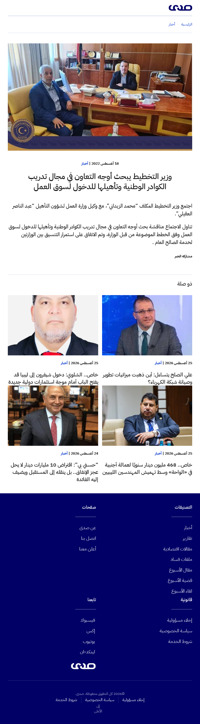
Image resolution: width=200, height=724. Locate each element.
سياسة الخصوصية (176, 630)
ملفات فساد (181, 559)
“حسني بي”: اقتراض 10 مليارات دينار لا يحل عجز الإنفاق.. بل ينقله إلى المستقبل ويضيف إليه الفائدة (54, 472)
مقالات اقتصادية (177, 548)
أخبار (85, 163)
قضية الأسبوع (180, 580)
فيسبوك (87, 619)
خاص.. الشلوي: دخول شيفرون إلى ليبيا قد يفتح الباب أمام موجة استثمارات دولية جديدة (53, 378)
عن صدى (87, 527)
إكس (90, 630)
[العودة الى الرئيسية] (180, 8)
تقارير (187, 538)
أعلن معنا (87, 548)
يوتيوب (89, 641)
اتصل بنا (88, 538)
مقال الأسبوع (180, 569)
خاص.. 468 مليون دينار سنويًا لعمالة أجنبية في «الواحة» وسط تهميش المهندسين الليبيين (147, 468)
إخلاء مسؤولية (179, 619)
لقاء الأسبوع (181, 590)
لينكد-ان (87, 651)
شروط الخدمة (180, 641)
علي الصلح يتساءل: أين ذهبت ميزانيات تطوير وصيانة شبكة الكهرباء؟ (147, 378)
